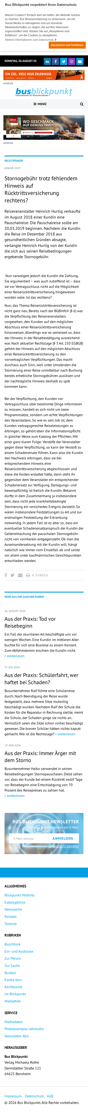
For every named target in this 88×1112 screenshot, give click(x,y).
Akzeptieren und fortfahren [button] (67, 45)
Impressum (13, 1096)
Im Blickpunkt (15, 994)
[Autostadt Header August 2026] (44, 75)
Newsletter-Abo (17, 1036)
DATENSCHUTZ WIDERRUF (64, 846)
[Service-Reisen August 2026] (44, 127)
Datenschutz (34, 1096)
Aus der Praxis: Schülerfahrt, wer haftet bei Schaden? (41, 679)
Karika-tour (13, 979)
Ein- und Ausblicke (19, 951)
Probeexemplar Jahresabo (24, 1028)
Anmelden (63, 838)
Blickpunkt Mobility (20, 895)
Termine (11, 923)
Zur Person (13, 958)
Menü (42, 104)
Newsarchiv (13, 909)
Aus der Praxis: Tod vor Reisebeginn (30, 622)
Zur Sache (12, 965)
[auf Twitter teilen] (12, 575)
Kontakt (10, 916)
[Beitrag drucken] (28, 575)
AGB (50, 1096)
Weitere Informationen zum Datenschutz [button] (30, 39)
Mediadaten (14, 1022)
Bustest (10, 972)
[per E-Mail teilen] (20, 575)
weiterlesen (15, 656)
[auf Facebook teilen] (7, 575)
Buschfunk (13, 944)
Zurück (41, 575)
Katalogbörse (15, 902)
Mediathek (13, 1001)
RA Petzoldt (13, 987)
